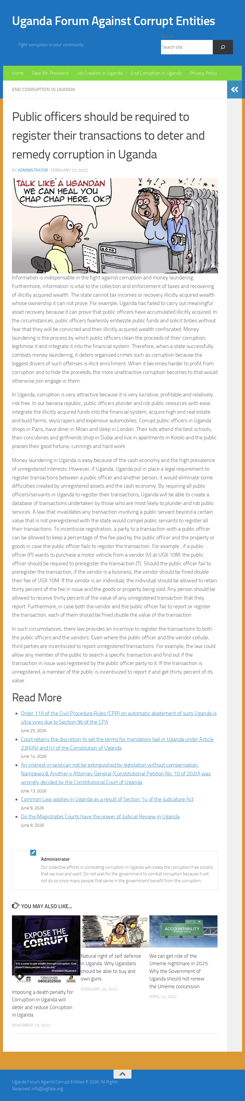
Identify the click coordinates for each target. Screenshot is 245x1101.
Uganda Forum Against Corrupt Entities (113, 20)
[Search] (223, 47)
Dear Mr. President (50, 73)
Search (167, 36)
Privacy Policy (203, 73)
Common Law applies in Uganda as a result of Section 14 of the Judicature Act (107, 799)
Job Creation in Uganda (99, 73)
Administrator (33, 170)
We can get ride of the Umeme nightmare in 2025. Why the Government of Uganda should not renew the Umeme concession (179, 971)
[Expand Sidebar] (234, 89)
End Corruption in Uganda (156, 73)
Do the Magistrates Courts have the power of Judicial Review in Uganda (100, 816)
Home (18, 73)
